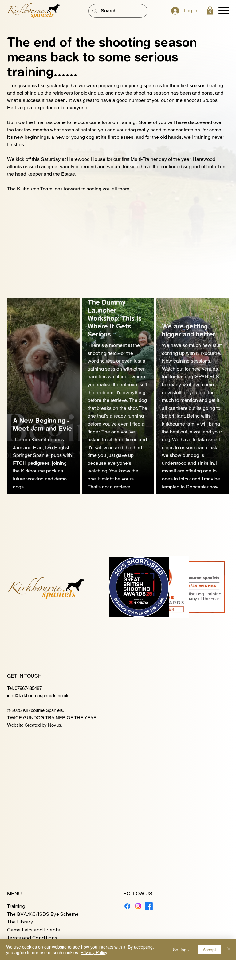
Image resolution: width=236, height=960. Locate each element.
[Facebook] (127, 906)
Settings (181, 949)
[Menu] (223, 10)
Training (16, 906)
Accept (209, 949)
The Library (20, 922)
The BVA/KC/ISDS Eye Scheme (43, 914)
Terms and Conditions (32, 938)
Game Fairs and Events (33, 930)
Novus (54, 725)
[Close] (228, 949)
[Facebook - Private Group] (149, 906)
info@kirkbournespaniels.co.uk (38, 695)
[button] (210, 10)
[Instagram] (138, 906)
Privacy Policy (94, 952)
